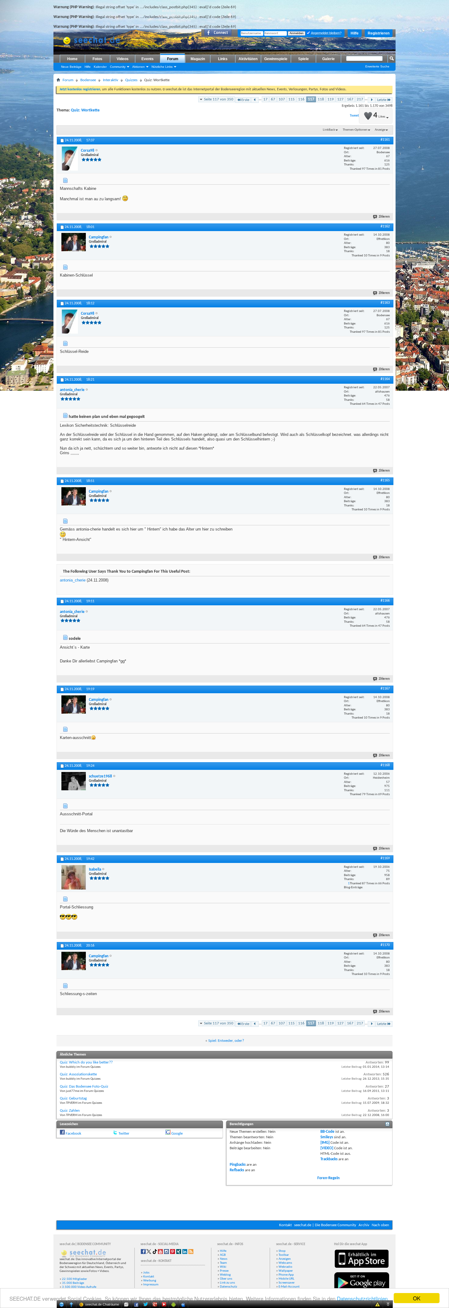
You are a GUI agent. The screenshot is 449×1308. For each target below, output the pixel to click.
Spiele (303, 59)
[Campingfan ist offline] (73, 242)
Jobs (146, 1272)
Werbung (149, 1280)
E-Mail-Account (289, 1286)
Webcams (285, 1263)
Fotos (97, 59)
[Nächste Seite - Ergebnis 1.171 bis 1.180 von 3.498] (371, 100)
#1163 (385, 303)
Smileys (326, 1137)
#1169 (385, 858)
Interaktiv (110, 80)
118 (321, 99)
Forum (172, 59)
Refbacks (237, 1170)
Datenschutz (228, 1286)
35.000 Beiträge (73, 1283)
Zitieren (384, 217)
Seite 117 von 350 (218, 99)
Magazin (198, 59)
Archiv (364, 1225)
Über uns (226, 1279)
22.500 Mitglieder (74, 1279)
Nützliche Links (162, 66)
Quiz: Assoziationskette (78, 1074)
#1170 (385, 945)
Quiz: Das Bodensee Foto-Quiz (84, 1087)
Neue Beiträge (71, 66)
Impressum (151, 1284)
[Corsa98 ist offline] (69, 158)
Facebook (73, 1134)
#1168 (385, 765)
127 (340, 99)
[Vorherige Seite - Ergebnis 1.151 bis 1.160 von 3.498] (255, 100)
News (223, 1259)
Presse (224, 1271)
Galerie (328, 59)
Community (118, 66)
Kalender (100, 66)
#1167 (385, 688)
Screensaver (287, 1282)
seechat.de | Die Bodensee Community (325, 1225)
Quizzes (131, 80)
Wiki (223, 1267)
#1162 (385, 226)
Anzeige (380, 130)
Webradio (285, 1267)
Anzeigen (285, 1259)
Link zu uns (227, 1282)
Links (223, 59)
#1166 (385, 601)
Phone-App (286, 1275)
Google (177, 1134)
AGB (223, 1255)
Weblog (225, 1275)
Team (223, 1263)
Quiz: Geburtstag (73, 1098)
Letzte (381, 100)
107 (282, 99)
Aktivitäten (248, 59)
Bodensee (88, 80)
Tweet (354, 116)
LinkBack (329, 130)
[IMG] (325, 1143)
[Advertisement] (224, 1202)
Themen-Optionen (355, 130)
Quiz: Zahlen (70, 1111)
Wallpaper (286, 1271)
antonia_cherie (73, 580)
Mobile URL (286, 1279)
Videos (123, 59)
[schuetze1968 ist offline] (73, 781)
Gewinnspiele (275, 59)
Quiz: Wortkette (85, 110)
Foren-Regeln (328, 1178)
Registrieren (378, 33)
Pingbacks (238, 1165)
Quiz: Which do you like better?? (86, 1062)
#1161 (385, 140)
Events (147, 59)
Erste (245, 100)
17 (265, 99)
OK (416, 1298)
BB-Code (327, 1132)
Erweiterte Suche (377, 66)
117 (311, 99)
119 (330, 99)
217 (360, 99)
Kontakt (285, 1225)
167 (350, 99)
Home (72, 59)
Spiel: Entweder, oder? (226, 1041)
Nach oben (380, 1225)
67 (273, 99)
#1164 (385, 379)
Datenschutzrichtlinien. (363, 1298)
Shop (282, 1251)
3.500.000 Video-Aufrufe (79, 1287)
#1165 (385, 480)
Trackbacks (329, 1159)
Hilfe (355, 33)
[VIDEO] (326, 1148)
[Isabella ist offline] (73, 877)
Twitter (124, 1134)
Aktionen (138, 66)
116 (301, 99)
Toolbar (284, 1255)
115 (291, 99)
